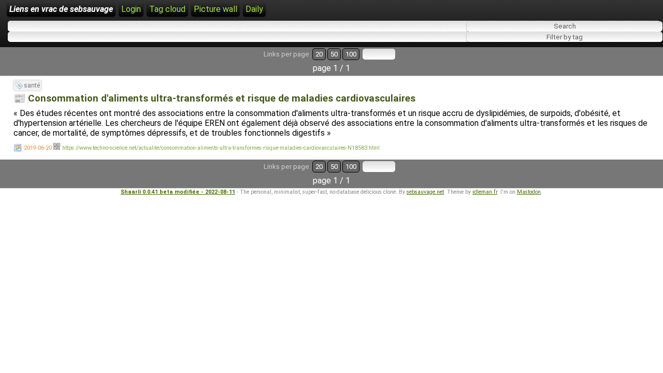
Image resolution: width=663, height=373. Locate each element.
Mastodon (529, 192)
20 (319, 54)
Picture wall (215, 9)
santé (32, 85)
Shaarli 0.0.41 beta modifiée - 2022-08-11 (178, 192)
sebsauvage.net (425, 192)
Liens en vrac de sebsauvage (61, 9)
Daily (254, 9)
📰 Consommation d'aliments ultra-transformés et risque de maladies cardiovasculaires (214, 98)
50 (334, 54)
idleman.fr (484, 192)
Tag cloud (167, 9)
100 (350, 54)
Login (131, 9)
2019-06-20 (38, 148)
